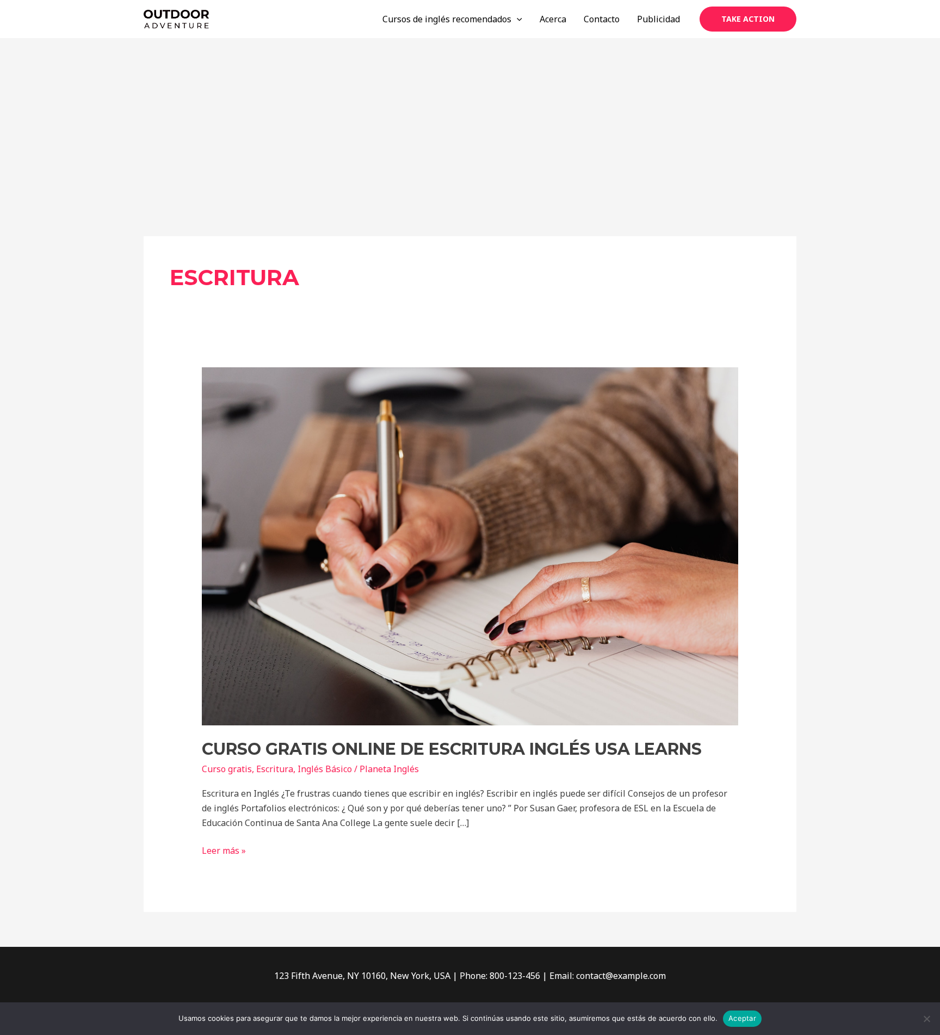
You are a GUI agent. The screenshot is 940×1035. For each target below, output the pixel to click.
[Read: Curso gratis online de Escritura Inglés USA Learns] (470, 546)
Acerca (553, 19)
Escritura (274, 769)
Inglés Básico (325, 769)
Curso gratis (227, 769)
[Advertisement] (470, 120)
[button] (748, 19)
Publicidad (658, 19)
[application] (516, 19)
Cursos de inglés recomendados (446, 19)
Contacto (602, 19)
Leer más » (224, 850)
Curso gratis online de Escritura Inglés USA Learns (452, 749)
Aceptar (742, 1018)
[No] (926, 1018)
